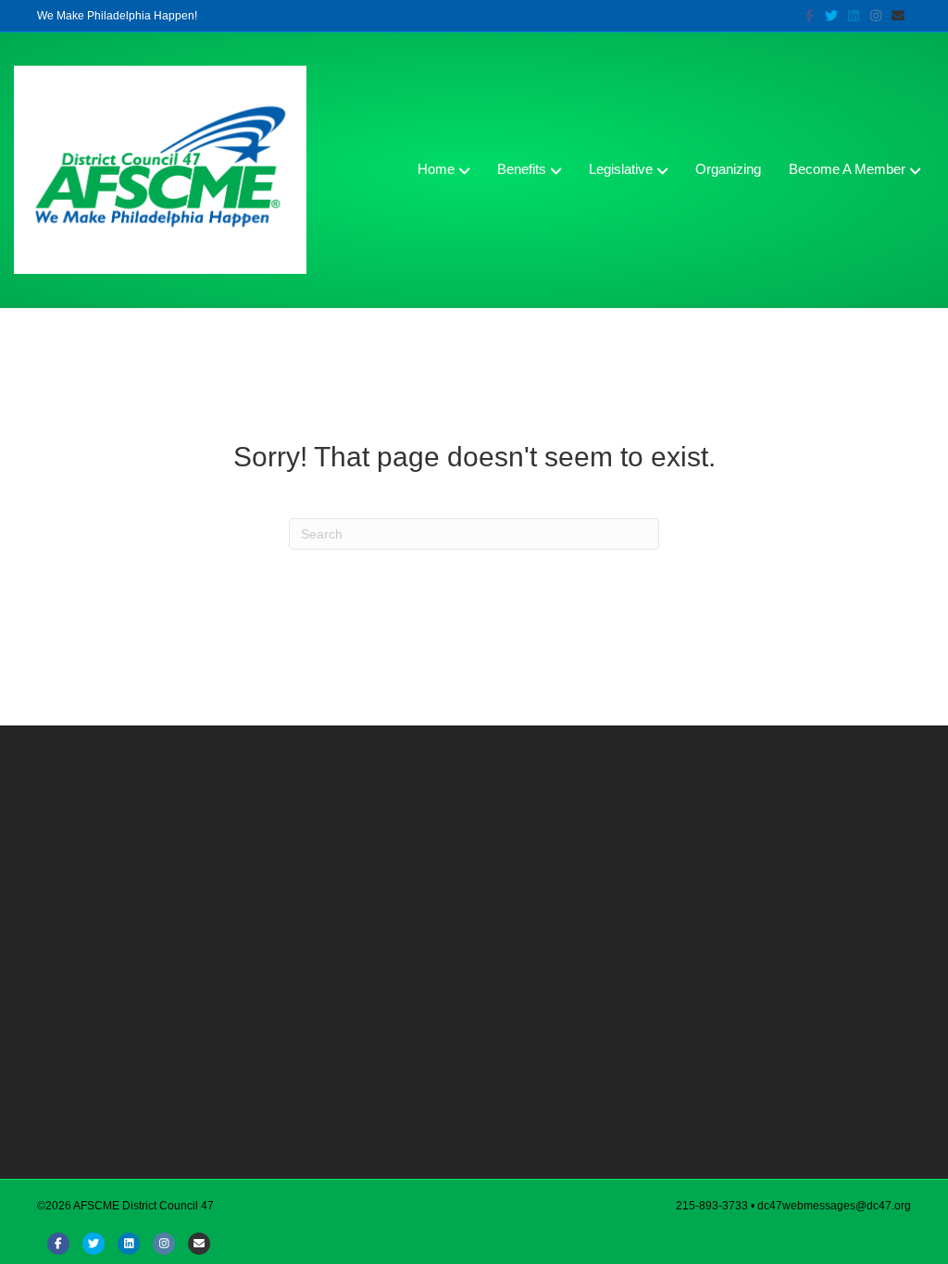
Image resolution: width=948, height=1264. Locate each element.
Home (436, 169)
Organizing (728, 169)
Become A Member (847, 169)
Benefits (521, 169)
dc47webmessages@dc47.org (834, 1205)
